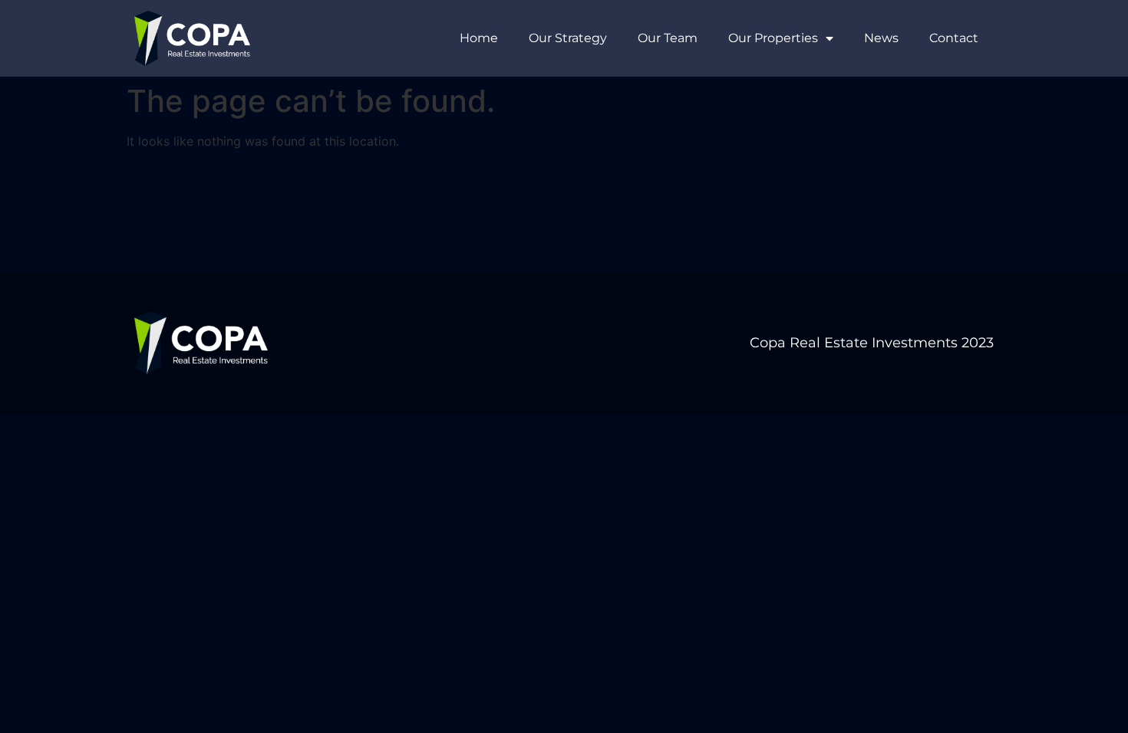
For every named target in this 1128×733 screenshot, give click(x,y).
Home (479, 38)
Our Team (668, 38)
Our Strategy (568, 38)
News (881, 38)
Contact (953, 38)
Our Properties (773, 38)
